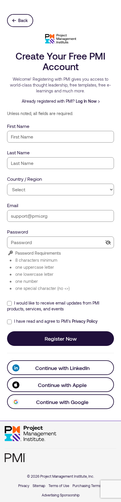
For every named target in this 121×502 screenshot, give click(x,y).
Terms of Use (58, 486)
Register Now (61, 338)
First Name (18, 126)
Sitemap (39, 486)
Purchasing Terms (87, 486)
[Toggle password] (108, 242)
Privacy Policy (85, 321)
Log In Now (86, 101)
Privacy (23, 486)
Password (17, 231)
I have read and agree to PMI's (55, 321)
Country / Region (24, 179)
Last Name (18, 152)
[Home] (30, 434)
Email (12, 205)
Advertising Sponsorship (61, 495)
